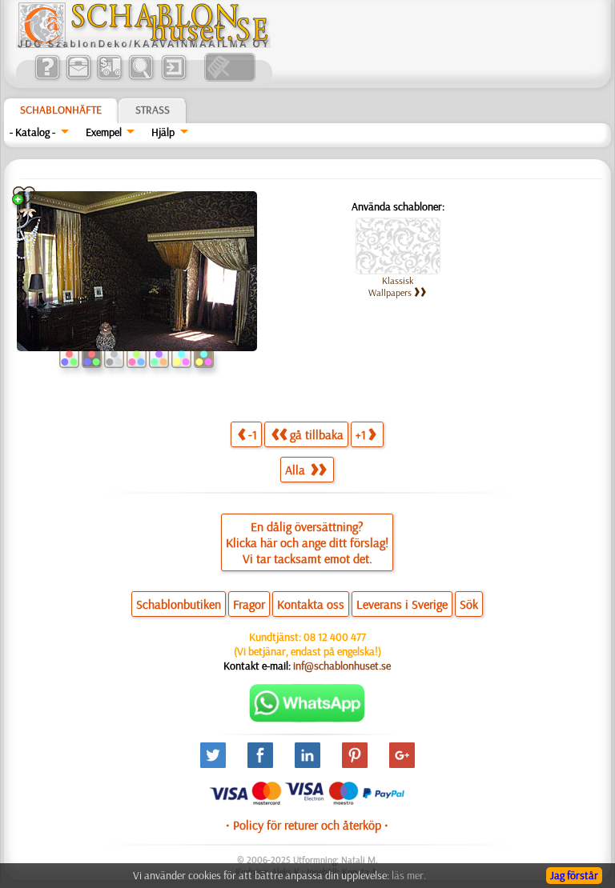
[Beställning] (109, 77)
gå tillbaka (317, 434)
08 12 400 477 (334, 637)
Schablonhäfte (61, 109)
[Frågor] (46, 77)
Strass (152, 109)
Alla (296, 470)
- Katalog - (32, 132)
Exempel (104, 132)
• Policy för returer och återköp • (307, 825)
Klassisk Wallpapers (390, 286)
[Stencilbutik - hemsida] (143, 44)
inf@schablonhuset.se (342, 665)
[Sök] (140, 77)
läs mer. (409, 875)
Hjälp (163, 132)
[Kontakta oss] (78, 77)
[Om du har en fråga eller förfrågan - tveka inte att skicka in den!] (307, 718)
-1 (252, 434)
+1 (361, 434)
